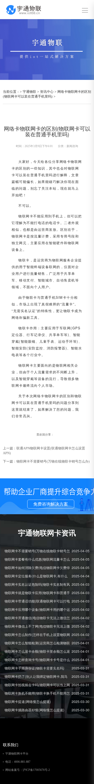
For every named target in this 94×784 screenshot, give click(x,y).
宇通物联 (29, 92)
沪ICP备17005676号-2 (36, 770)
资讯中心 (47, 92)
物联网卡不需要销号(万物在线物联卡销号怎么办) (53, 461)
